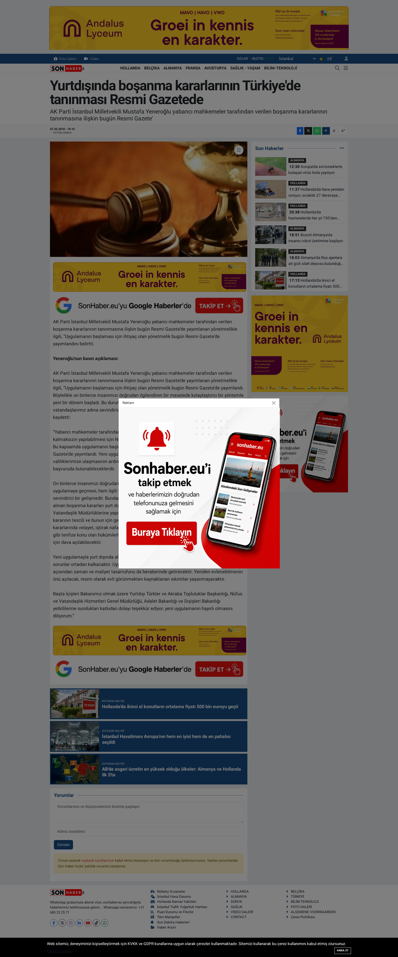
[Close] (274, 402)
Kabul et (342, 950)
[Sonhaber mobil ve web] (199, 487)
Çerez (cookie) (59, 951)
